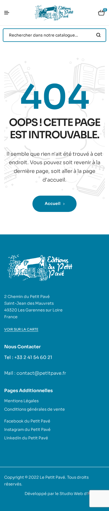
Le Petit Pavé (52, 477)
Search (98, 35)
